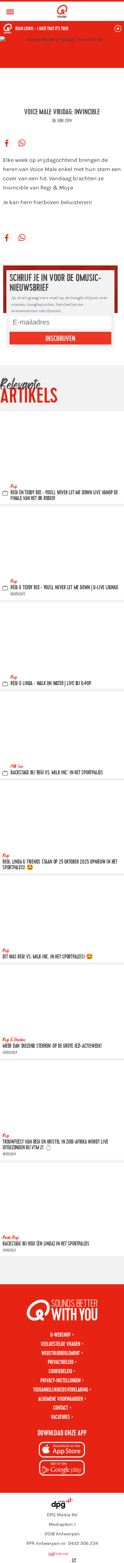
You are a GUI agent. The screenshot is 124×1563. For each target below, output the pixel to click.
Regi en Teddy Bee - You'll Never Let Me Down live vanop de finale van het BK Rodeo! (64, 495)
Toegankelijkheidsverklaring (60, 1389)
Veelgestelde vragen (60, 1344)
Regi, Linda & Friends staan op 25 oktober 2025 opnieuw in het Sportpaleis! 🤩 (60, 864)
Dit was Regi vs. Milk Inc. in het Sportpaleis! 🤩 (48, 956)
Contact (60, 1408)
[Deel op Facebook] (6, 143)
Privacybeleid (60, 1362)
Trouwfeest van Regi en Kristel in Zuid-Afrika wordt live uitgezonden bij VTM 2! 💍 (55, 1144)
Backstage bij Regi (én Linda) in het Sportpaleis (46, 1243)
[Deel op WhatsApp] (22, 143)
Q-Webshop (60, 1335)
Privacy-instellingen (60, 1380)
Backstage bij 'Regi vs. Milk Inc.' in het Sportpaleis (56, 772)
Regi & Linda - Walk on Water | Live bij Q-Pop (50, 683)
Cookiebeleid (60, 1371)
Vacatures (60, 1417)
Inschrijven (60, 339)
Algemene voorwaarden (60, 1399)
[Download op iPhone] (62, 1451)
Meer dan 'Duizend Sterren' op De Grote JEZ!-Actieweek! (52, 1046)
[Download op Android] (62, 1469)
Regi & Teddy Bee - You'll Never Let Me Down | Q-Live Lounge (64, 587)
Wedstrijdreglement (60, 1353)
